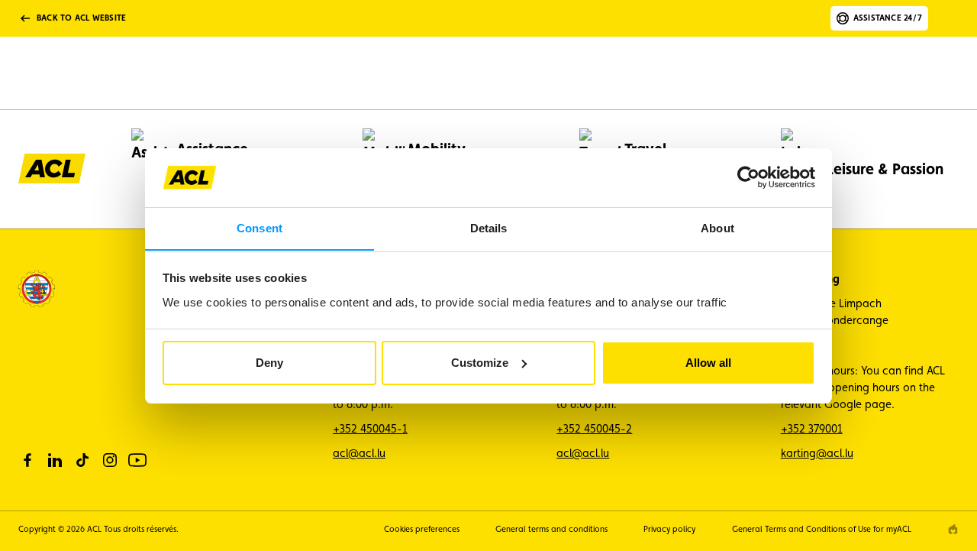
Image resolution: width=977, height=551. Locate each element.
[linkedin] (55, 460)
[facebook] (27, 460)
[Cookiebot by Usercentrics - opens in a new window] (748, 177)
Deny (269, 362)
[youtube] (137, 460)
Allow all (708, 362)
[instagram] (110, 460)
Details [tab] (489, 227)
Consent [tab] (259, 227)
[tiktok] (82, 460)
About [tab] (717, 227)
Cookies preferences (421, 529)
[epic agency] (953, 529)
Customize (479, 362)
